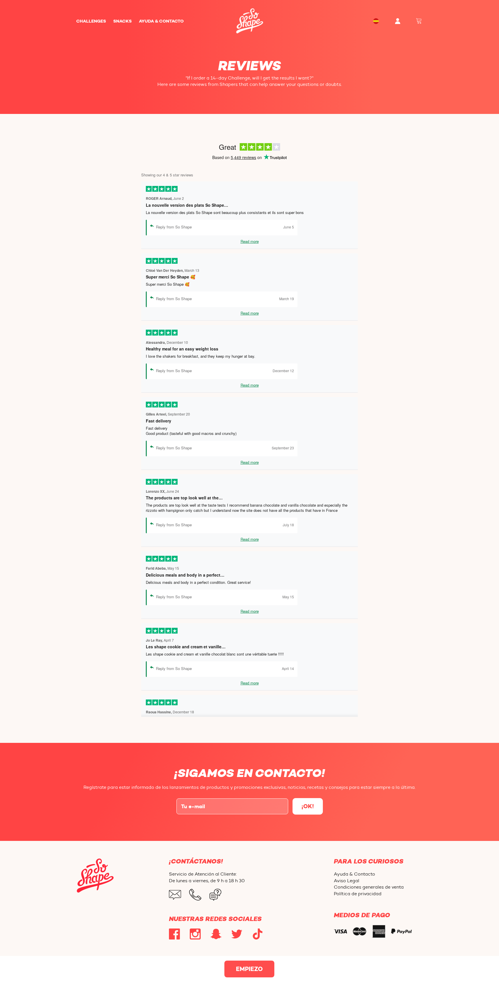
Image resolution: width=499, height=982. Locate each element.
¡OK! (307, 806)
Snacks (122, 21)
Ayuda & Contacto (161, 21)
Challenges (91, 21)
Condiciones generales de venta (369, 887)
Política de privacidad (357, 893)
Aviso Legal (346, 880)
